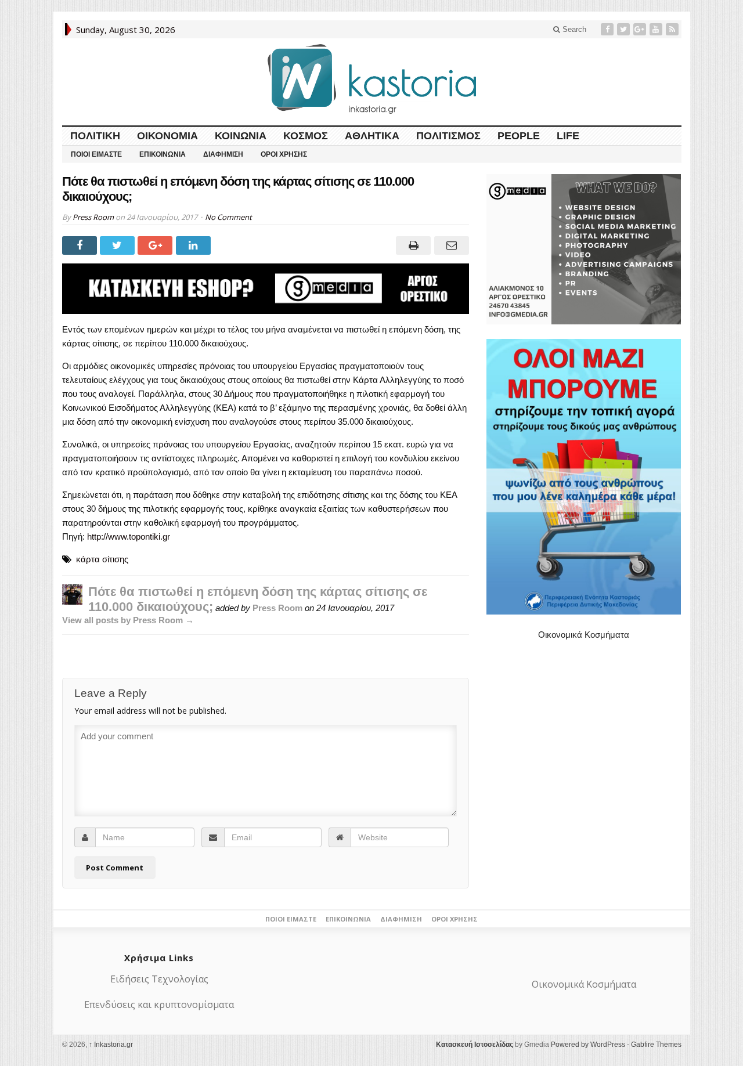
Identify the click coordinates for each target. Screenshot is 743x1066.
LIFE (568, 136)
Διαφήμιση (223, 154)
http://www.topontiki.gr (128, 536)
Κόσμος (305, 136)
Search (573, 29)
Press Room (93, 217)
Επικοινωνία (162, 154)
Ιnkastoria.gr (111, 1044)
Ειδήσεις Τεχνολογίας (159, 979)
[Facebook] (608, 29)
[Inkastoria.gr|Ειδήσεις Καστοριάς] (371, 79)
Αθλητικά (372, 136)
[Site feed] (673, 29)
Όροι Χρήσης (284, 154)
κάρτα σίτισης (102, 559)
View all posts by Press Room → (128, 620)
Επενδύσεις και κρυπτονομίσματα (159, 1004)
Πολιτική (95, 136)
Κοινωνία (240, 136)
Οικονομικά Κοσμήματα (583, 634)
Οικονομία (167, 136)
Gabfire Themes (656, 1044)
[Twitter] (624, 29)
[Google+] (641, 29)
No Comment (228, 217)
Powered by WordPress (588, 1044)
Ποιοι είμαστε (96, 154)
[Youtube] (657, 29)
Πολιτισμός (448, 136)
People (518, 136)
